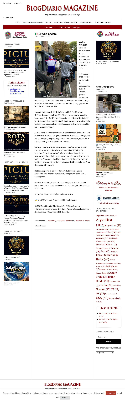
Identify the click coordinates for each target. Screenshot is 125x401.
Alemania (112, 216)
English (68, 27)
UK (100, 293)
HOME (17, 22)
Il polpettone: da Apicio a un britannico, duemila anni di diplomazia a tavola (15, 72)
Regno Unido (102, 273)
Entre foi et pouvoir (11, 283)
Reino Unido (40, 226)
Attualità (51, 220)
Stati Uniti (117, 285)
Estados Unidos (106, 244)
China (110, 232)
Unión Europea (111, 294)
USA (102, 298)
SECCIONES (85, 22)
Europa (100, 248)
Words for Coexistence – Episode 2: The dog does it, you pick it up (107, 117)
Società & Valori (82, 220)
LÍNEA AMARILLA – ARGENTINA (105, 173)
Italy (112, 260)
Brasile (101, 232)
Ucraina (103, 289)
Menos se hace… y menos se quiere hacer (14, 153)
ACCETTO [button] (111, 393)
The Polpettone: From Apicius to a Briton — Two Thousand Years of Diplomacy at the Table (16, 188)
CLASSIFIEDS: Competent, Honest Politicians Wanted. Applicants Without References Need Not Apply (16, 219)
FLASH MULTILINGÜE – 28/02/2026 (105, 88)
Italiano (59, 27)
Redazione (17, 3)
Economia (60, 220)
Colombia (112, 238)
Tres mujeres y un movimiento (15, 127)
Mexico (99, 266)
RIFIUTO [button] (65, 397)
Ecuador (100, 241)
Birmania (110, 229)
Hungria (114, 252)
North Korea (113, 269)
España (110, 241)
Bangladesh (101, 229)
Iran (101, 255)
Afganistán (102, 215)
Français (76, 27)
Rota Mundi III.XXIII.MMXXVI (107, 61)
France (107, 248)
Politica (69, 220)
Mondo (106, 266)
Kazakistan (100, 263)
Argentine (113, 225)
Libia (118, 263)
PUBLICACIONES (102, 22)
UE (115, 289)
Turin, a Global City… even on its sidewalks (108, 146)
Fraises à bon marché (12, 257)
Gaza (105, 251)
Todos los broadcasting (108, 203)
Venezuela (114, 298)
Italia (102, 259)
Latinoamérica (110, 263)
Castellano (49, 27)
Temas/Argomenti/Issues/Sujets (36, 22)
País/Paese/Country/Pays (64, 22)
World (99, 302)
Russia (106, 285)
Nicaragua (104, 269)
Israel (112, 255)
